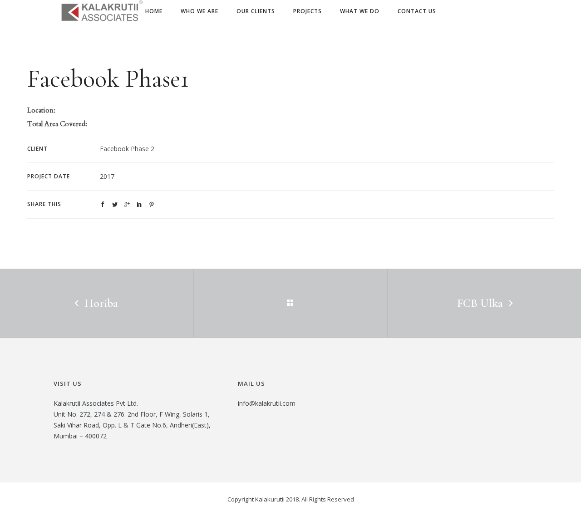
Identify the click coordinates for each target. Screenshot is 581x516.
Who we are (199, 11)
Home (153, 11)
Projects (307, 11)
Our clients (255, 11)
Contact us (417, 11)
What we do (359, 11)
